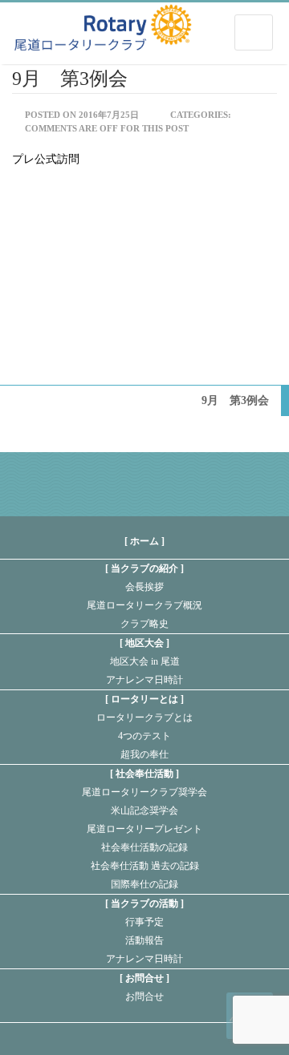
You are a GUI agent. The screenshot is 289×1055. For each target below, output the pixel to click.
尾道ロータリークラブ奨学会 (144, 792)
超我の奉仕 (144, 754)
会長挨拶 (144, 586)
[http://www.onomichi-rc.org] (103, 24)
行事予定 (144, 922)
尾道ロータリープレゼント (144, 829)
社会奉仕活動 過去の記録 (145, 865)
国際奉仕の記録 (144, 884)
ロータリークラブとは (144, 717)
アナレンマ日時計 (144, 679)
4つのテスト (144, 736)
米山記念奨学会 (144, 810)
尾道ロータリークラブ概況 (144, 605)
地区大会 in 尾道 (145, 661)
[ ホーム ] (144, 541)
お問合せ (144, 996)
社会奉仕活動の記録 (144, 847)
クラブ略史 (144, 623)
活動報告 (144, 940)
